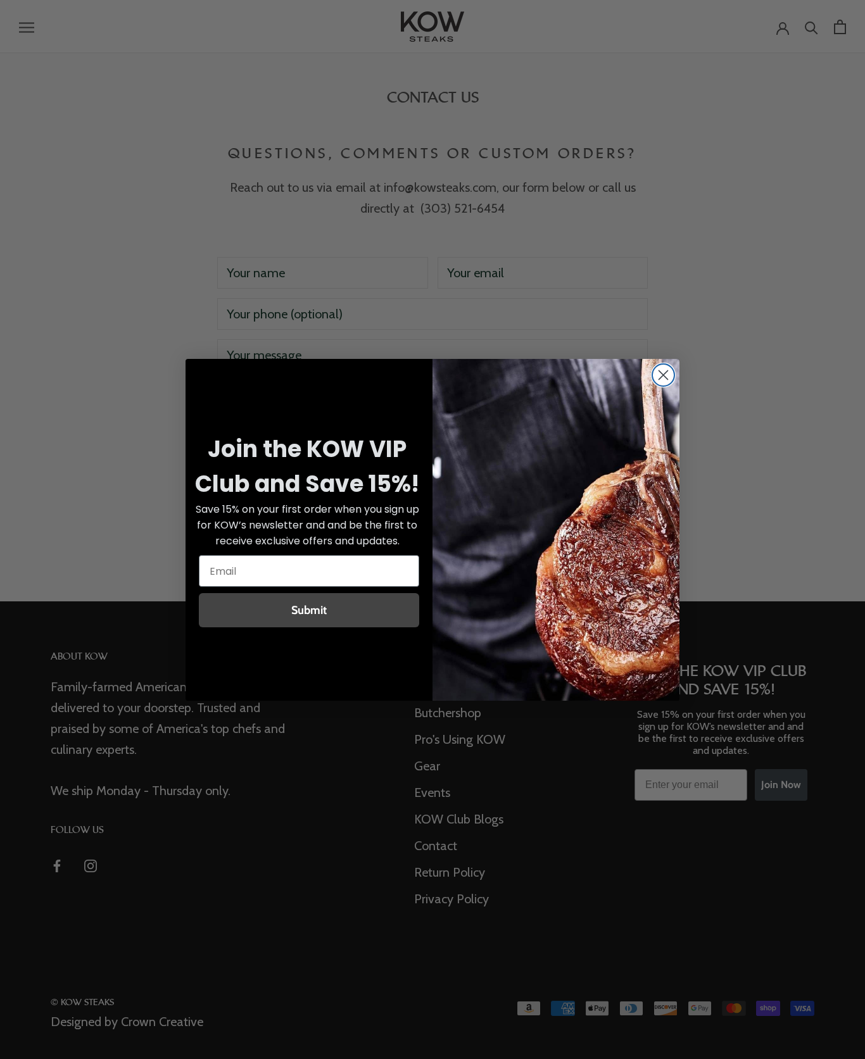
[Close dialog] (663, 375)
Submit (309, 610)
